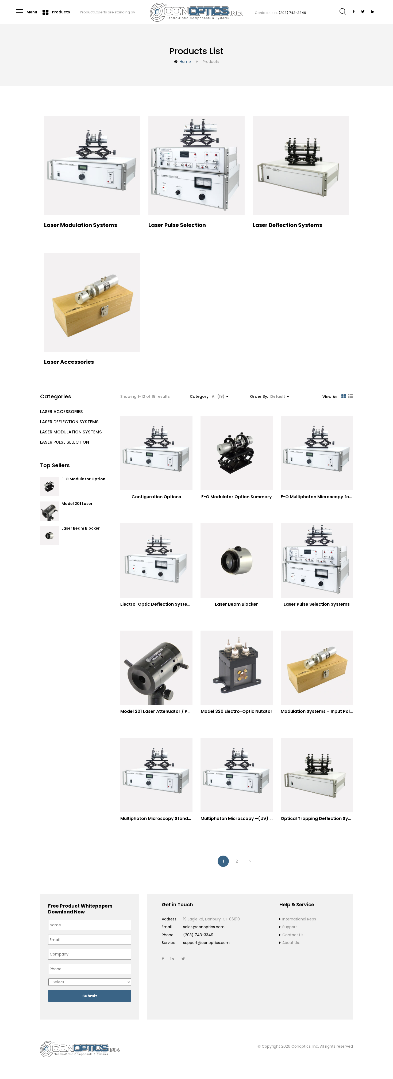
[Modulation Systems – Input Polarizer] (317, 668)
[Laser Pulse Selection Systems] (317, 560)
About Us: (291, 942)
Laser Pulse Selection (64, 442)
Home (185, 61)
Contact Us (292, 935)
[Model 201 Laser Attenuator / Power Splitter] (156, 668)
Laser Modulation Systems (71, 432)
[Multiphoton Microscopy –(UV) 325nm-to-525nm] (237, 775)
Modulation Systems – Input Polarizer (322, 711)
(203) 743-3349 (292, 12)
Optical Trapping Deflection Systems (321, 818)
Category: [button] (207, 396)
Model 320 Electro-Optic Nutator (236, 711)
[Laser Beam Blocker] (237, 560)
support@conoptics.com (206, 942)
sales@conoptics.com (204, 927)
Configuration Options (156, 497)
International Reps (299, 919)
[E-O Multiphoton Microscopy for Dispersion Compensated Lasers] (317, 453)
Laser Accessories (61, 412)
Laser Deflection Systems (69, 422)
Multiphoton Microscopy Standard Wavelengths (173, 818)
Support (289, 927)
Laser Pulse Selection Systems (317, 604)
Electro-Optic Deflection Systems (157, 604)
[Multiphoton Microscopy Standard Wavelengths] (156, 775)
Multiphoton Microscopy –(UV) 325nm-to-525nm (255, 818)
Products (60, 12)
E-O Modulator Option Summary (83, 481)
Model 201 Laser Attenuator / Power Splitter (168, 711)
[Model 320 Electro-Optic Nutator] (237, 668)
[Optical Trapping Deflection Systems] (317, 775)
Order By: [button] (267, 396)
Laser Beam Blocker (80, 528)
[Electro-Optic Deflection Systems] (156, 560)
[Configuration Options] (156, 453)
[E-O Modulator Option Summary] (237, 453)
